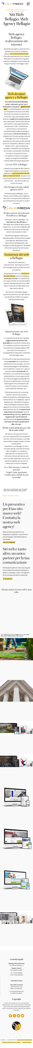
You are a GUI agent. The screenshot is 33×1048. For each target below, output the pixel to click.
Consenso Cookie (26, 1042)
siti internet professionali (19, 54)
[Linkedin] (18, 1015)
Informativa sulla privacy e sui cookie (11, 1042)
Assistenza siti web (16, 254)
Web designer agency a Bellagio (16, 95)
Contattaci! (7, 579)
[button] (28, 4)
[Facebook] (10, 1015)
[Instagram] (14, 1015)
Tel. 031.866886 (9, 542)
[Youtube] (22, 1015)
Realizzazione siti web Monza (24, 1040)
